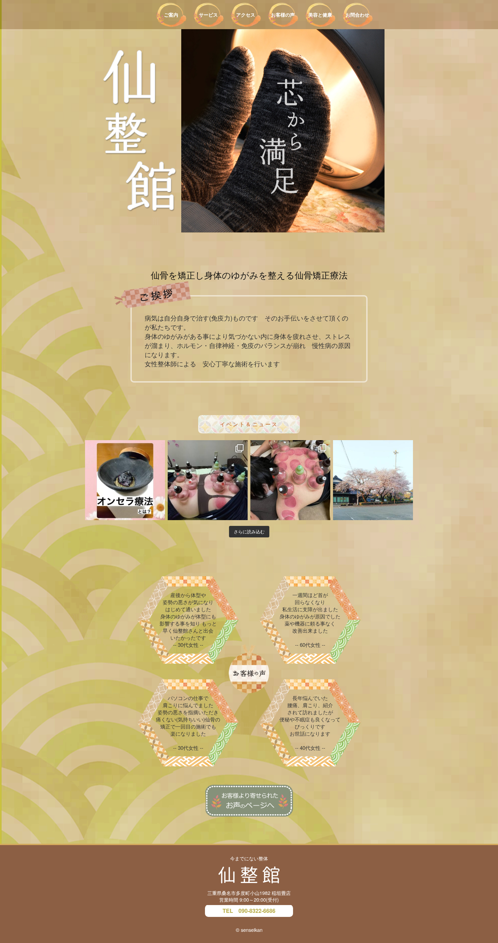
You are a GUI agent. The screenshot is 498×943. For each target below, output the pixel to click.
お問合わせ (357, 14)
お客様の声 (283, 14)
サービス (208, 14)
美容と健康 (320, 14)
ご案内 (171, 14)
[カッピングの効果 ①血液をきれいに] (208, 480)
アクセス (245, 14)
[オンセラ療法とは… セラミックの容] (125, 480)
